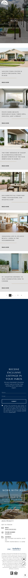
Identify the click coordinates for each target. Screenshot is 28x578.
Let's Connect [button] (14, 509)
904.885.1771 (8, 533)
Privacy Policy (12, 412)
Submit (14, 401)
